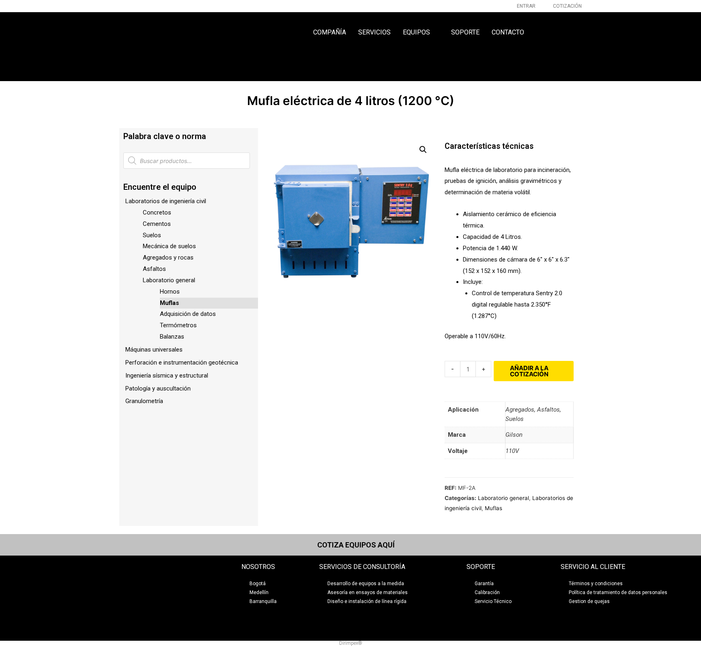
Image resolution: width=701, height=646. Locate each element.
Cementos (157, 223)
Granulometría (144, 401)
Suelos (152, 235)
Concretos (157, 212)
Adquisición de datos (188, 314)
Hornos (170, 291)
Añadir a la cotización (529, 371)
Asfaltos (154, 269)
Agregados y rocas (168, 257)
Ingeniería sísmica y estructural (166, 375)
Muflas (169, 303)
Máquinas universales (154, 349)
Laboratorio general (169, 280)
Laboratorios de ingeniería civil (165, 201)
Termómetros (178, 325)
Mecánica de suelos (169, 246)
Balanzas (172, 336)
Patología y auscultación (158, 388)
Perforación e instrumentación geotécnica (181, 362)
